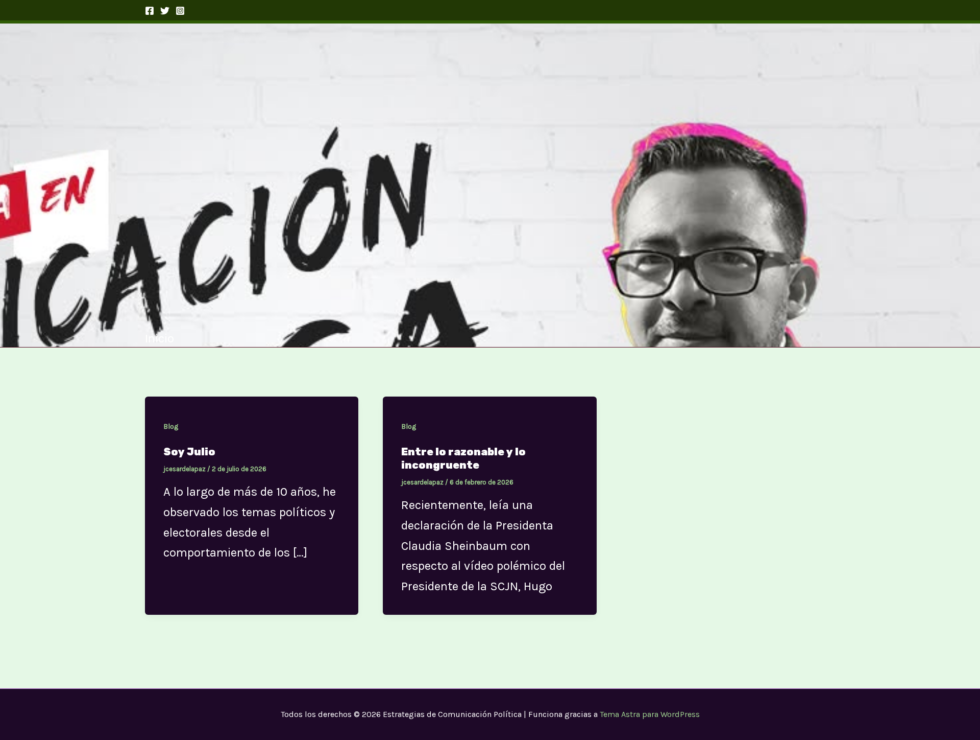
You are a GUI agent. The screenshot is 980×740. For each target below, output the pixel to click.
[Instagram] (180, 10)
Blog (170, 426)
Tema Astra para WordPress (650, 714)
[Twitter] (164, 10)
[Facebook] (149, 10)
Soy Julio (189, 452)
